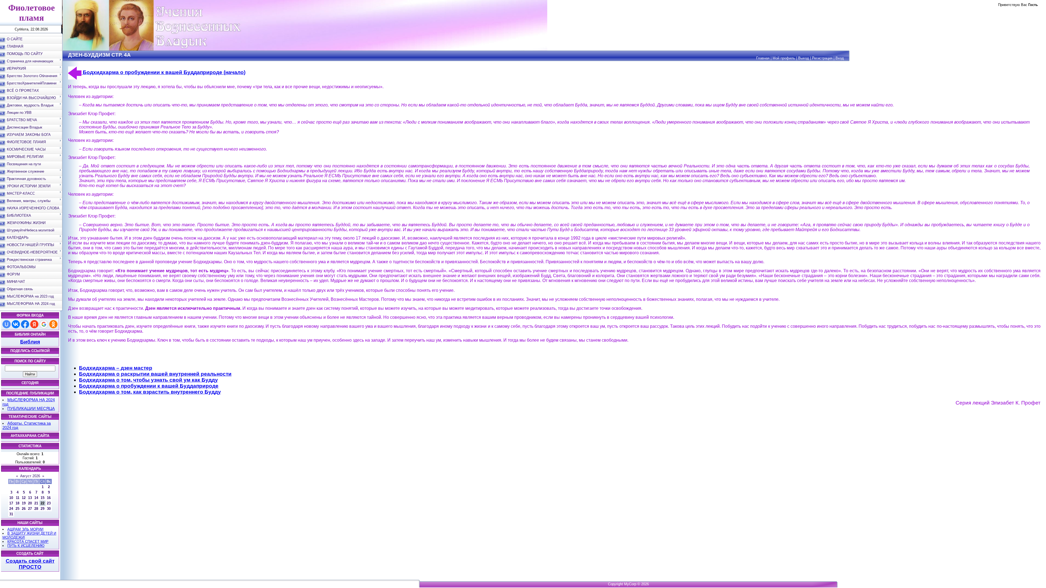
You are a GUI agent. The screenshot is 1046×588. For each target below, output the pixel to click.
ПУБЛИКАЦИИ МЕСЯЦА (31, 408)
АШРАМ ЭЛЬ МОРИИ (25, 529)
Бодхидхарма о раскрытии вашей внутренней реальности (155, 374)
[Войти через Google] (43, 324)
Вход (839, 58)
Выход (803, 58)
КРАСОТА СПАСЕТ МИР (27, 542)
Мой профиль (784, 58)
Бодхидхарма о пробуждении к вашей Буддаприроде (148, 386)
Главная (763, 58)
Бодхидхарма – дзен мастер (115, 368)
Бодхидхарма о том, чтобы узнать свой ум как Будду (148, 380)
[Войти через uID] (6, 324)
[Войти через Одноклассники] (53, 324)
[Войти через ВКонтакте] (16, 324)
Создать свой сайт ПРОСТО (30, 564)
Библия (30, 342)
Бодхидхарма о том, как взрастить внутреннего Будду (150, 392)
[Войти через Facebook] (25, 324)
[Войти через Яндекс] (34, 324)
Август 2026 (30, 476)
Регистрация (822, 58)
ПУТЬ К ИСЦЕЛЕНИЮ (25, 546)
